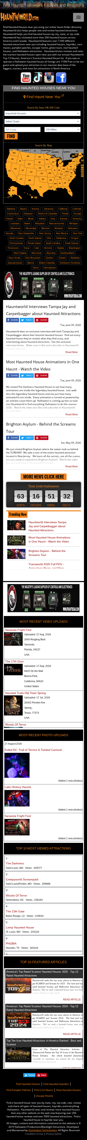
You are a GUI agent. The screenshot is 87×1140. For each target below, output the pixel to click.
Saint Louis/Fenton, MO (28, 883)
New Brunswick (33, 258)
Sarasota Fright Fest (18, 629)
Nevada (9, 233)
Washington (74, 248)
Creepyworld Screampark (22, 879)
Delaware (28, 213)
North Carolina (17, 238)
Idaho (20, 218)
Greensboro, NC (24, 899)
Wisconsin (36, 253)
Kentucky (77, 218)
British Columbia (47, 263)
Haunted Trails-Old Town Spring (25, 693)
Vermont (48, 248)
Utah (36, 248)
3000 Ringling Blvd (34, 639)
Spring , (28, 707)
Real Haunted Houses (68, 1090)
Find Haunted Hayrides (56, 1084)
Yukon (36, 267)
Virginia (60, 248)
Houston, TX (22, 948)
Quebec (50, 258)
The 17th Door (14, 661)
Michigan (73, 223)
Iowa (53, 218)
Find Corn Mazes (43, 1090)
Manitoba (75, 258)
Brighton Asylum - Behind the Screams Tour (47, 553)
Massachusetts (56, 223)
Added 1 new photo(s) (70, 780)
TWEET (29, 320)
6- (7, 938)
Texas (26, 248)
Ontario (62, 258)
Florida (65, 213)
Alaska (23, 209)
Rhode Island (34, 243)
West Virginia (20, 253)
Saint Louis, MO (24, 868)
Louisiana (14, 223)
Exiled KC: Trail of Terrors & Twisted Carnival (33, 749)
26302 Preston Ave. (35, 702)
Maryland (39, 223)
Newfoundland (67, 253)
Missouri (45, 228)
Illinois (31, 218)
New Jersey (45, 233)
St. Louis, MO (22, 931)
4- (7, 906)
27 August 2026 (13, 743)
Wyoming (50, 253)
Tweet (31, 1074)
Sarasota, (29, 644)
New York (77, 233)
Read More (72, 352)
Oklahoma (61, 238)
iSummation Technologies (42, 1130)
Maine (27, 223)
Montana (58, 228)
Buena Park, (31, 676)
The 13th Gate (15, 911)
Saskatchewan (15, 263)
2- (7, 874)
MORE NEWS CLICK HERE (43, 477)
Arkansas (49, 209)
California (63, 209)
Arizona (35, 209)
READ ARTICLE (72, 999)
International (49, 267)
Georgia (77, 213)
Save (43, 1074)
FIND (11, 136)
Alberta (30, 263)
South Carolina (53, 243)
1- (7, 858)
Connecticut (13, 213)
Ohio (49, 238)
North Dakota (35, 238)
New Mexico (62, 233)
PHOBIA (11, 943)
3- (7, 890)
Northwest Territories (70, 263)
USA (26, 654)
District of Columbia (47, 213)
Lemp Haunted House (20, 927)
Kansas (64, 218)
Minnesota (16, 228)
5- (7, 922)
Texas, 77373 (31, 712)
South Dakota (71, 243)
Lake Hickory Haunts (18, 787)
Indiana (42, 218)
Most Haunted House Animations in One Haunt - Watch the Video (49, 539)
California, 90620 (33, 681)
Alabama (11, 209)
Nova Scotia (14, 258)
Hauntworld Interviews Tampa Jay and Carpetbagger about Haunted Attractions (47, 526)
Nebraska (72, 228)
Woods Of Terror (15, 724)
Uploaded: (37, 634)
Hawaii (9, 218)
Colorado (76, 209)
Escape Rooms (44, 1096)
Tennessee (13, 248)
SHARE (14, 320)
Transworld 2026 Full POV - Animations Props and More (46, 566)
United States (31, 686)
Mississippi (30, 228)
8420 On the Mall (33, 671)
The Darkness (15, 863)
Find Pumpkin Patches (18, 1090)
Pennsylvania (16, 243)
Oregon (75, 238)
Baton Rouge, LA (25, 916)
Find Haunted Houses (28, 1084)
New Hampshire (26, 233)
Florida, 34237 (32, 649)
